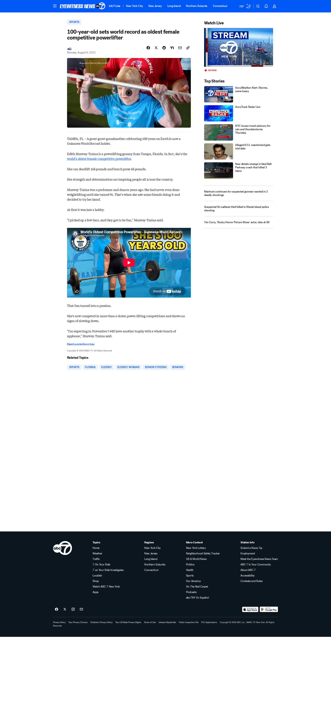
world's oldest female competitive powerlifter (99, 158)
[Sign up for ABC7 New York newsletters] (81, 609)
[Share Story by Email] (180, 48)
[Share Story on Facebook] (148, 48)
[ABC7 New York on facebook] (56, 609)
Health (189, 570)
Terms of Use (150, 622)
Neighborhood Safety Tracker (203, 553)
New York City (134, 6)
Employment (247, 553)
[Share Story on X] (156, 48)
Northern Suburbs (196, 6)
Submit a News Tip (251, 548)
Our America (193, 581)
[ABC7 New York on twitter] (64, 609)
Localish (97, 575)
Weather (97, 553)
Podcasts (191, 592)
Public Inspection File (188, 622)
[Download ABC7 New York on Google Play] (269, 609)
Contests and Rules (251, 581)
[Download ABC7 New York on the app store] (250, 609)
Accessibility (247, 575)
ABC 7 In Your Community (255, 564)
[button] (54, 5)
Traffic (96, 559)
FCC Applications (209, 622)
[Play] (238, 47)
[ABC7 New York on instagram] (73, 609)
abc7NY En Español (197, 597)
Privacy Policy (59, 622)
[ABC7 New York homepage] (82, 6)
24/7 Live (114, 6)
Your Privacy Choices (78, 622)
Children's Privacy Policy (101, 622)
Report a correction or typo (80, 344)
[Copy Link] (188, 48)
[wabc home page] (62, 548)
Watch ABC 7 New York (106, 586)
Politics (190, 564)
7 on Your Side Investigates (108, 570)
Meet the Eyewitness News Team (259, 559)
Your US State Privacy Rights (128, 622)
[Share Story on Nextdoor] (172, 48)
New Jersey (155, 6)
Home (96, 548)
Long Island (173, 6)
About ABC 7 (247, 570)
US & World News (196, 559)
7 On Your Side (101, 564)
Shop (96, 581)
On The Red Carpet (197, 586)
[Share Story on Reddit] (164, 48)
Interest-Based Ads (167, 622)
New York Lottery (196, 548)
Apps (95, 592)
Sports (190, 575)
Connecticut (220, 6)
